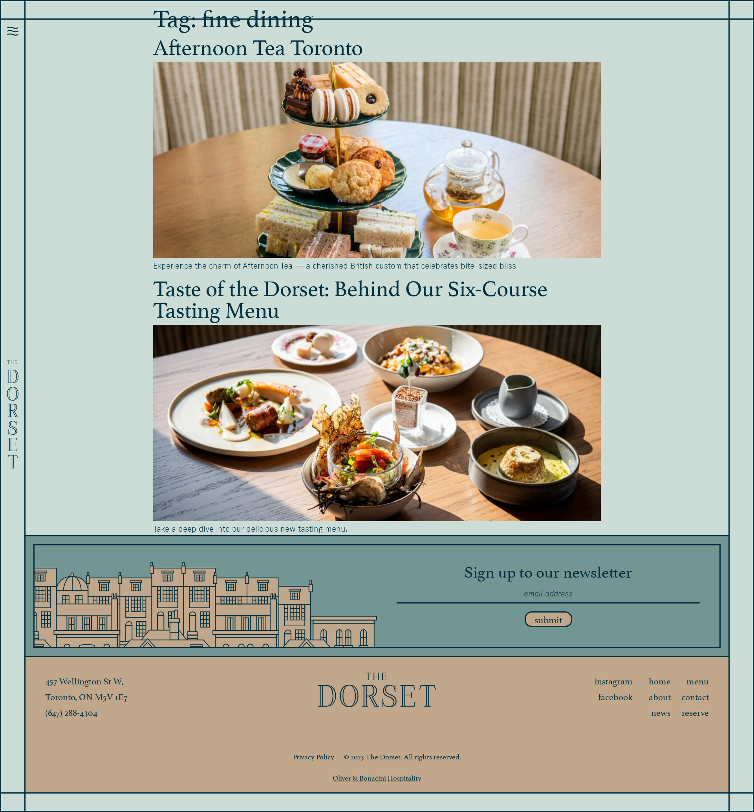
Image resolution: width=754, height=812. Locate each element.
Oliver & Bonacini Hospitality (377, 777)
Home (660, 680)
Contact (695, 695)
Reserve (695, 711)
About (660, 695)
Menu (697, 680)
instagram (614, 680)
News (661, 711)
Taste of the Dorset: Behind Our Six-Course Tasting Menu (350, 296)
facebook (615, 695)
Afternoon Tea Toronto (258, 44)
